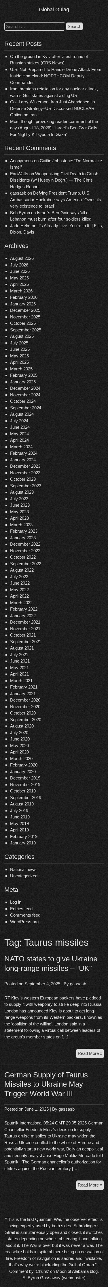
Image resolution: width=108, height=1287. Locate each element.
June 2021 (20, 661)
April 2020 (19, 751)
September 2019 (25, 797)
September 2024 (25, 407)
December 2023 (25, 466)
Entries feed (21, 908)
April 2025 (19, 362)
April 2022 (19, 596)
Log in (15, 902)
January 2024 (23, 459)
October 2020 (23, 712)
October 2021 (23, 635)
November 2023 (25, 472)
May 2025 (19, 355)
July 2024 (19, 420)
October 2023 (23, 479)
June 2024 (20, 427)
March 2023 (21, 524)
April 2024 (19, 440)
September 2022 (25, 563)
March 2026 (21, 290)
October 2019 (23, 790)
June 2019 (20, 816)
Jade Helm (20, 225)
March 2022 (21, 602)
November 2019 (25, 784)
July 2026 (19, 264)
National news (23, 869)
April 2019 (19, 829)
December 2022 (25, 544)
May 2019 (19, 823)
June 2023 (20, 505)
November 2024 (25, 394)
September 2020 (25, 719)
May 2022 (19, 589)
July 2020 (19, 732)
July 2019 (19, 810)
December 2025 (25, 310)
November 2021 (25, 628)
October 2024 (23, 401)
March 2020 (21, 758)
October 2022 (23, 557)
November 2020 (25, 706)
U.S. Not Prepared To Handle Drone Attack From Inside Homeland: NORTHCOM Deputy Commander (55, 76)
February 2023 (23, 531)
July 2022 (19, 576)
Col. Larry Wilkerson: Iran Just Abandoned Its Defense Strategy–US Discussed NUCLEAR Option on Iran (52, 108)
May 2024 (19, 433)
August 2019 (22, 803)
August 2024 (22, 414)
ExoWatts (19, 173)
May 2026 (19, 277)
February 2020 (23, 764)
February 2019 (23, 836)
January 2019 (23, 842)
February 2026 (23, 297)
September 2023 (25, 485)
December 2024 (25, 388)
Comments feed (25, 915)
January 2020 (23, 771)
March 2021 (21, 680)
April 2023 (19, 518)
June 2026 (20, 271)
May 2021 (19, 667)
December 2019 (25, 777)
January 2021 (23, 693)
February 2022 (23, 609)
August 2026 (22, 258)
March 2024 (21, 446)
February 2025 (23, 375)
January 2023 (23, 537)
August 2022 (22, 570)
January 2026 (23, 303)
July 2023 (19, 498)
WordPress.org (24, 921)
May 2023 (19, 511)
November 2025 (25, 316)
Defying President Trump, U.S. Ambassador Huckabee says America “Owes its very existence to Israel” (55, 199)
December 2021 (25, 622)
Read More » (91, 1054)
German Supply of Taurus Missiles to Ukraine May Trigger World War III (46, 1084)
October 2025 (23, 323)
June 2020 (20, 738)
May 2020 (19, 745)
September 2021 (25, 641)
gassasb (78, 983)
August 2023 (22, 492)
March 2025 (21, 368)
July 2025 (19, 342)
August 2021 (22, 648)
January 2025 (23, 381)
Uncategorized (23, 875)
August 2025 (22, 336)
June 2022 (20, 583)
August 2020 (22, 725)
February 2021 (23, 686)
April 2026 (19, 284)
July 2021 (19, 654)
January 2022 (23, 615)
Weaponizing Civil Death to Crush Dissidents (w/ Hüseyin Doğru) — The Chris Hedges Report (54, 180)
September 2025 (25, 329)
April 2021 (19, 674)
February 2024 (23, 453)
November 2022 (25, 550)
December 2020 (25, 699)
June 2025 (20, 349)
